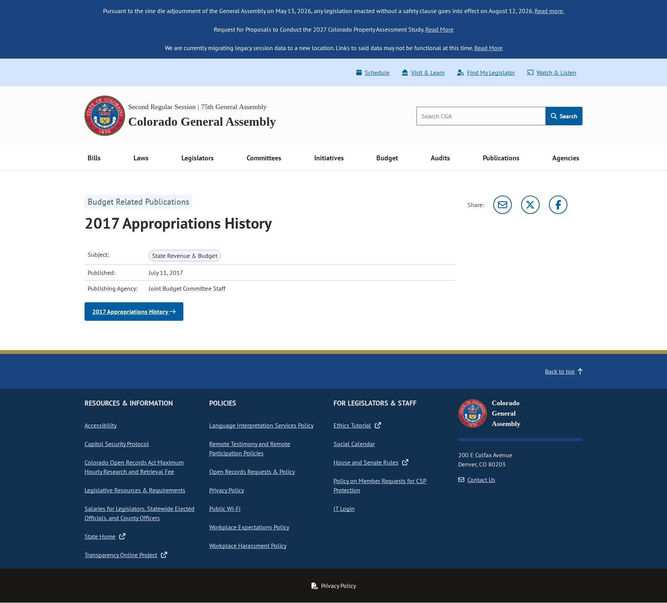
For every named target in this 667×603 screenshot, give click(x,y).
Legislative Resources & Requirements (135, 490)
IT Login (344, 508)
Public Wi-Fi (224, 508)
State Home (100, 536)
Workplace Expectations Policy (249, 527)
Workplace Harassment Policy (247, 545)
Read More (439, 29)
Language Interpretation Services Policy (261, 425)
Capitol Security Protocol (117, 444)
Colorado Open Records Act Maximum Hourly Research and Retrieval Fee (134, 466)
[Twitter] (530, 204)
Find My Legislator (491, 72)
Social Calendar (354, 444)
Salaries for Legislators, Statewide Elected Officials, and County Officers (140, 513)
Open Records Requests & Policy (252, 471)
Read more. (549, 11)
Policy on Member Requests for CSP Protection (380, 485)
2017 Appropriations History (130, 311)
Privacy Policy (226, 490)
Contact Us (481, 479)
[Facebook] (558, 204)
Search (567, 116)
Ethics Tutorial (352, 425)
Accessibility (101, 425)
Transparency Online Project (121, 555)
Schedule (377, 72)
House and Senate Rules (366, 462)
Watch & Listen (556, 72)
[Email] (502, 204)
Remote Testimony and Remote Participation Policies (249, 448)
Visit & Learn (428, 72)
